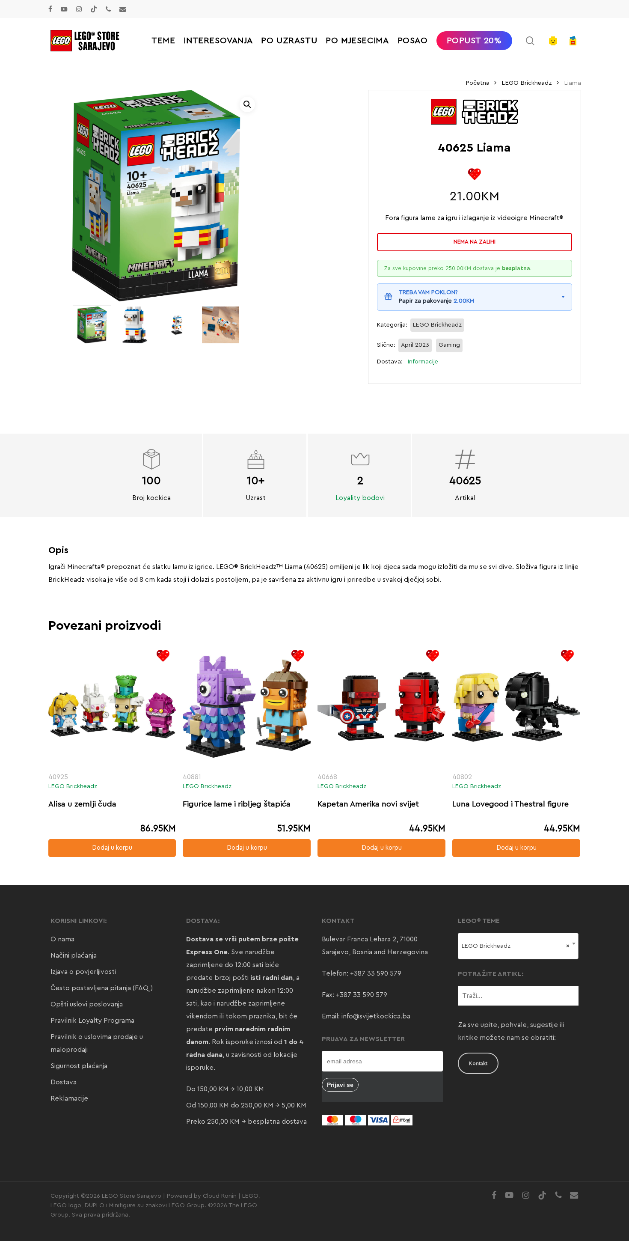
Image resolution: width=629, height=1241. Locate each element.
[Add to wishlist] (474, 174)
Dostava (63, 1082)
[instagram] (79, 9)
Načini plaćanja (73, 955)
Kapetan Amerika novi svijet (368, 804)
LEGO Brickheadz (526, 83)
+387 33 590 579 (375, 973)
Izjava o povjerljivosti (83, 971)
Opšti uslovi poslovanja (86, 1004)
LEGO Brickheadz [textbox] (516, 946)
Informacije (423, 362)
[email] (122, 9)
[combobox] (518, 946)
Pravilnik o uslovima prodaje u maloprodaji (96, 1043)
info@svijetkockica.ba (375, 1016)
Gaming (449, 345)
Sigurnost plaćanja (78, 1065)
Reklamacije (69, 1098)
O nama (62, 939)
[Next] (226, 325)
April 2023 (415, 345)
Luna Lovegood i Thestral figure (510, 804)
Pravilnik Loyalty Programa (92, 1020)
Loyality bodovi (360, 497)
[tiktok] (93, 9)
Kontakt (478, 1063)
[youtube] (64, 9)
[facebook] (50, 9)
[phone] (108, 9)
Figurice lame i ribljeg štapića (237, 804)
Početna (478, 83)
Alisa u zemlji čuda (82, 804)
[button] (247, 104)
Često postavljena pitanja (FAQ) (101, 988)
